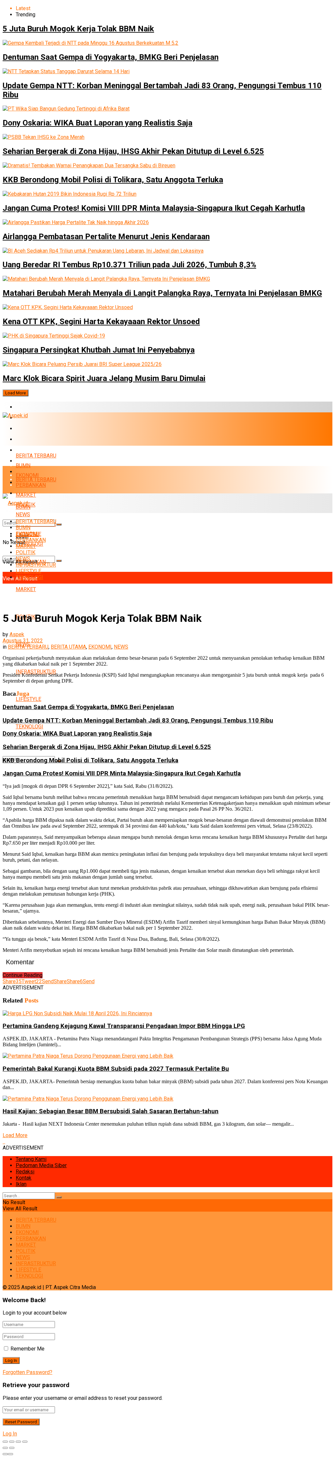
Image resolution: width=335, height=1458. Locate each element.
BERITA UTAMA (68, 647)
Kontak (23, 1178)
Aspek (16, 634)
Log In (10, 1434)
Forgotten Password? (27, 1372)
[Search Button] (59, 561)
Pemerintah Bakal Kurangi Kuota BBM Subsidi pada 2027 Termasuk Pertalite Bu (116, 1068)
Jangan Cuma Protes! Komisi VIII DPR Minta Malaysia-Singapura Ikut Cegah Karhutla (154, 208)
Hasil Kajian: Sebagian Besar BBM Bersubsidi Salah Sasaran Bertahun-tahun (111, 1111)
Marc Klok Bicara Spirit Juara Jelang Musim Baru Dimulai (104, 378)
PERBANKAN (31, 439)
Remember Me (27, 1349)
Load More (15, 392)
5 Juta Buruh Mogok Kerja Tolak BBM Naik (78, 28)
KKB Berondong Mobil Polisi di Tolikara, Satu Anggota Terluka (113, 179)
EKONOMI (27, 428)
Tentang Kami (31, 1159)
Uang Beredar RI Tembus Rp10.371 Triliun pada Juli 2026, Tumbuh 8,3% (129, 264)
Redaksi (25, 1171)
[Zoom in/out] (24, 1442)
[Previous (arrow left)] (5, 1448)
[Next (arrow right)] (11, 1448)
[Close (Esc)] (5, 1442)
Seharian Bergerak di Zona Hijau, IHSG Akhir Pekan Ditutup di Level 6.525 (133, 151)
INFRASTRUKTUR (36, 672)
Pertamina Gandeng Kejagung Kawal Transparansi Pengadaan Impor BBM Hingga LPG (124, 1026)
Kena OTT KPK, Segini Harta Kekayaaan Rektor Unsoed (101, 321)
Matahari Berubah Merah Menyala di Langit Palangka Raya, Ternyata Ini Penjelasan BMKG (162, 293)
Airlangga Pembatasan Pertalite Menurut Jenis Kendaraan (106, 236)
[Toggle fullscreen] (18, 1442)
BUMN (23, 465)
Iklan (21, 1184)
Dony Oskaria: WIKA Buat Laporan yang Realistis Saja (97, 122)
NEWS (23, 558)
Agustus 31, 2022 (23, 641)
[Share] (11, 1442)
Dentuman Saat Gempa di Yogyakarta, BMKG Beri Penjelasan (111, 57)
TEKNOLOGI (29, 726)
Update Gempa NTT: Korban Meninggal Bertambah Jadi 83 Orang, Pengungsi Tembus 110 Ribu (138, 720)
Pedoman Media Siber (41, 1165)
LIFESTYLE (28, 699)
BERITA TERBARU (36, 407)
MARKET (26, 450)
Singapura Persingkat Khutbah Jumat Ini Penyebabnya (99, 350)
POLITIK (25, 552)
